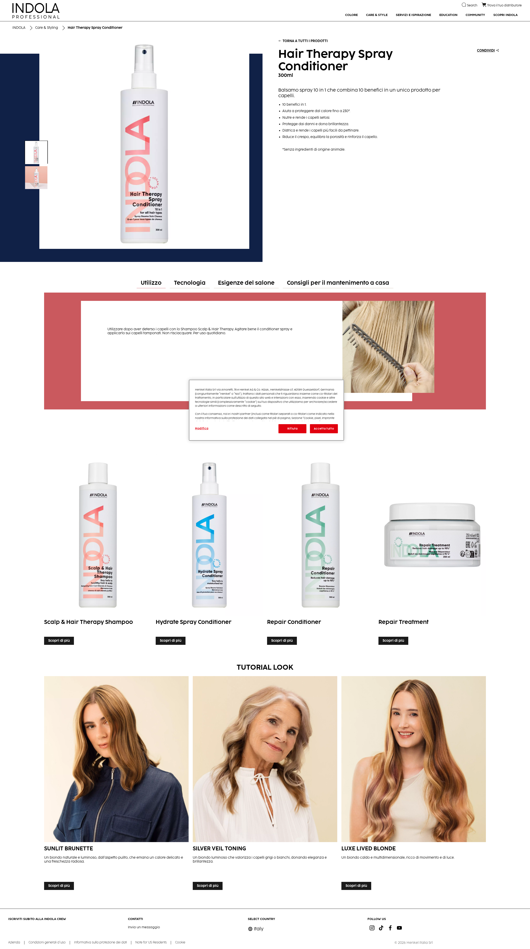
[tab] (151, 283)
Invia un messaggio (144, 927)
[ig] (372, 927)
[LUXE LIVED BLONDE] (413, 784)
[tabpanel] (265, 348)
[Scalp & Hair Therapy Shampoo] (97, 548)
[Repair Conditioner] (320, 548)
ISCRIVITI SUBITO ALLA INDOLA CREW (37, 919)
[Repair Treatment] (432, 548)
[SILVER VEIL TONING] (265, 784)
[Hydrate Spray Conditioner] (209, 548)
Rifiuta (292, 428)
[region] (266, 410)
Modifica (201, 428)
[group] (131, 144)
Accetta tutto (324, 428)
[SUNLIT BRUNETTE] (116, 784)
